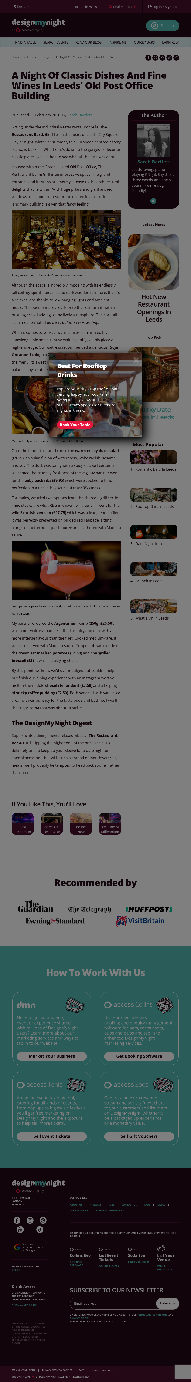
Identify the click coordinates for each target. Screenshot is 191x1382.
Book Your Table (75, 424)
